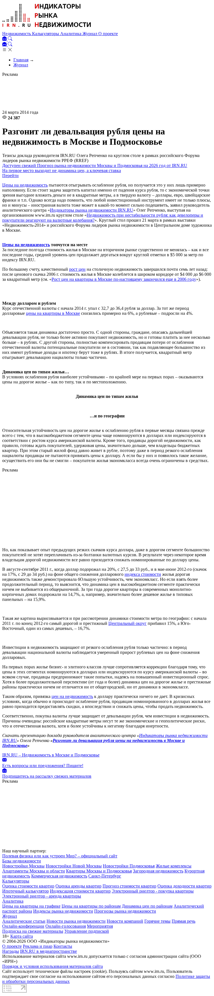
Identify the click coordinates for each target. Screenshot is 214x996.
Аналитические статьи (23, 921)
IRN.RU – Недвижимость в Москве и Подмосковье (50, 755)
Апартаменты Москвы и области (33, 871)
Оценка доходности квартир (184, 886)
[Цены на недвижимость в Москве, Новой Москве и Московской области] (46, 28)
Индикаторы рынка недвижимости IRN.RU (91, 210)
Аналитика (71, 33)
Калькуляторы (46, 33)
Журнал (90, 33)
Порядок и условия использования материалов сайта (52, 966)
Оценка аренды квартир (78, 886)
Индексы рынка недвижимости (63, 911)
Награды (10, 951)
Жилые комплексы (173, 866)
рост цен (77, 269)
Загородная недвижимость (158, 871)
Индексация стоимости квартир (80, 891)
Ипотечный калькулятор (25, 891)
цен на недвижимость (72, 696)
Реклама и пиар (37, 946)
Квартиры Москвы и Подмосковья (99, 871)
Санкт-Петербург (104, 876)
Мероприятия (100, 926)
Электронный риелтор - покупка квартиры (153, 891)
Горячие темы (157, 921)
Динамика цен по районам (147, 906)
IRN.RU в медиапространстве (48, 951)
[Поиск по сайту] (10, 39)
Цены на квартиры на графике (31, 906)
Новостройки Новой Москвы (74, 866)
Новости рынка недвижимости (76, 921)
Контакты (63, 946)
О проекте (108, 33)
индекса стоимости (143, 574)
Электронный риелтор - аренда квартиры (41, 896)
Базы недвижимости (21, 861)
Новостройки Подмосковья (129, 866)
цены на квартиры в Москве (53, 313)
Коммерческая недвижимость (59, 876)
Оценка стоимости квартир (28, 886)
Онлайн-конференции (23, 926)
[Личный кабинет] (5, 39)
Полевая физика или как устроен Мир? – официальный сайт (59, 856)
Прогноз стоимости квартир (129, 886)
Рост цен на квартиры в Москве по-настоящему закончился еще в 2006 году (124, 279)
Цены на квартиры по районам (91, 906)
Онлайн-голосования (65, 926)
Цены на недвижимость (25, 185)
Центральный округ (127, 623)
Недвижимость (17, 33)
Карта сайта (21, 936)
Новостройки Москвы (23, 866)
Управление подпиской (86, 931)
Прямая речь (183, 921)
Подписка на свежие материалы (32, 931)
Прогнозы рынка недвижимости (125, 911)
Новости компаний (125, 921)
